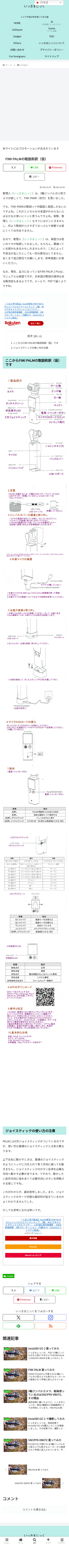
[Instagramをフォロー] (50, 1317)
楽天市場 (33, 1238)
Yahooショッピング (33, 1255)
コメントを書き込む (34, 1509)
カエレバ (38, 1233)
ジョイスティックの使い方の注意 (30, 347)
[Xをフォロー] (18, 1317)
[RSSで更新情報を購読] (50, 1326)
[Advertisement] (34, 104)
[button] (34, 177)
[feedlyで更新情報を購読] (18, 1326)
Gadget (10, 1276)
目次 (30, 336)
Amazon (33, 1246)
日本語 (44, 2)
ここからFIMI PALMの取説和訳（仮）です (35, 343)
